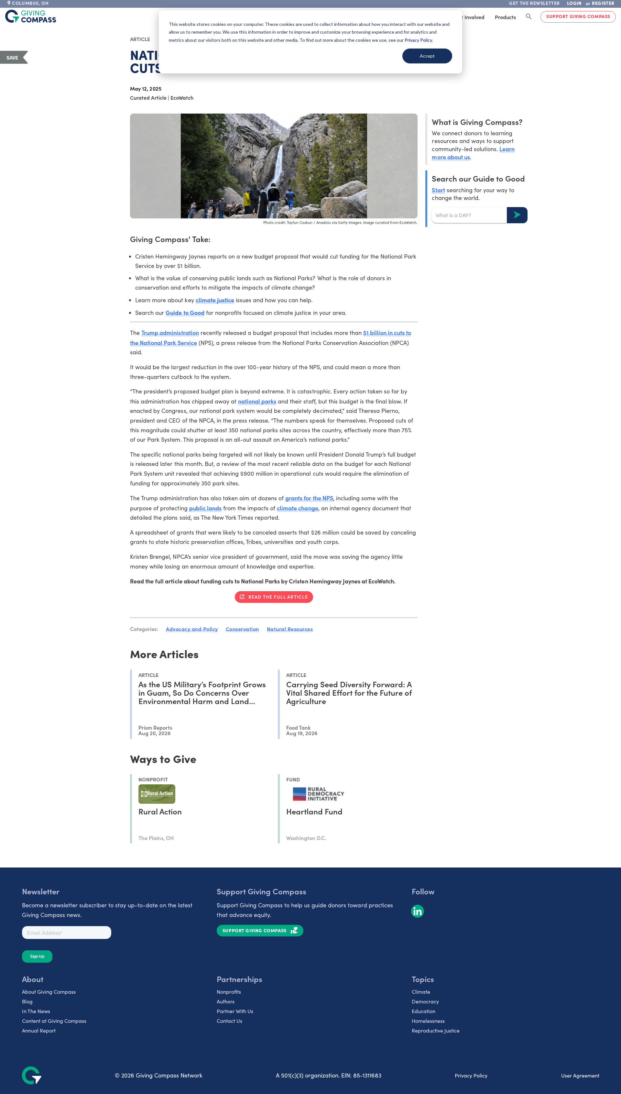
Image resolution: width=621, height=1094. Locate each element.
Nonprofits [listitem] (229, 991)
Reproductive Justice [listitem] (436, 1030)
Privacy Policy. (419, 40)
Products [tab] (505, 16)
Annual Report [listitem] (39, 1030)
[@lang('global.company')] (30, 16)
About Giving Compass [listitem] (49, 991)
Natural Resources (290, 628)
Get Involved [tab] (469, 16)
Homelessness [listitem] (428, 1020)
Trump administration (170, 332)
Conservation (242, 628)
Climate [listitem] (421, 991)
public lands (205, 508)
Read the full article (278, 596)
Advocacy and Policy (192, 628)
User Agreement (580, 1075)
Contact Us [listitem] (229, 1020)
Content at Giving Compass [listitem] (54, 1020)
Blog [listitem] (27, 1001)
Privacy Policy (471, 1075)
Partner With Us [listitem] (235, 1011)
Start (438, 189)
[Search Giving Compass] (529, 17)
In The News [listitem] (36, 1011)
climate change (297, 508)
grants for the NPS (309, 498)
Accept (427, 56)
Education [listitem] (423, 1011)
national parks (257, 401)
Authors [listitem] (225, 1001)
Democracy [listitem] (425, 1001)
